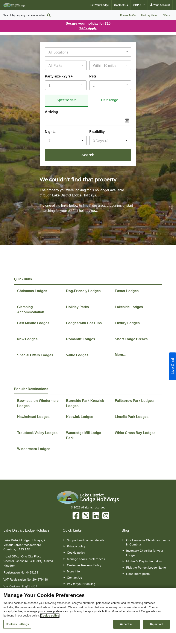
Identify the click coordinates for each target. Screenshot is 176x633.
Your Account (161, 5)
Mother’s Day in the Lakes (144, 561)
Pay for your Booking (81, 583)
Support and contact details (85, 540)
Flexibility (97, 132)
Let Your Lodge (100, 5)
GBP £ (137, 5)
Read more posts (138, 573)
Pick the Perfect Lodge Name (146, 567)
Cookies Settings (17, 624)
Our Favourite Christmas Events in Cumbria (148, 542)
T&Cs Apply (88, 28)
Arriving (51, 112)
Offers (166, 15)
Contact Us (121, 5)
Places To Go (128, 15)
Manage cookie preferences (86, 559)
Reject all (156, 624)
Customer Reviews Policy (84, 565)
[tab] (66, 101)
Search (88, 155)
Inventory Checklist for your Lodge (144, 553)
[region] (88, 610)
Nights (50, 132)
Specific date (66, 100)
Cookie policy (76, 552)
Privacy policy (76, 546)
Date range (109, 100)
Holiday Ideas (149, 15)
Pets (93, 76)
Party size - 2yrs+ (59, 76)
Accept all (126, 624)
